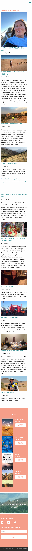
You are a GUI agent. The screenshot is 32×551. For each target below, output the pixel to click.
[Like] (17, 501)
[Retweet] (14, 501)
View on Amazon (20, 425)
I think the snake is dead (9, 163)
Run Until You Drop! (7, 286)
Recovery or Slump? (7, 392)
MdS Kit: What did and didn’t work (12, 351)
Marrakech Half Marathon (9, 317)
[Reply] (10, 501)
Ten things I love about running (11, 124)
